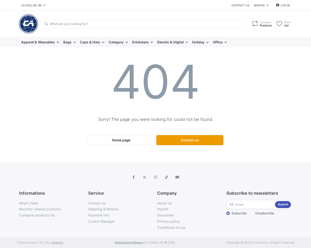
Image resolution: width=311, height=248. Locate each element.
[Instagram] (155, 177)
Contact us (240, 5)
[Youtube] (177, 177)
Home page (121, 140)
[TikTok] (166, 177)
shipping (57, 242)
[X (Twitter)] (144, 177)
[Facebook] (133, 177)
